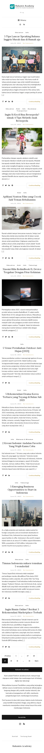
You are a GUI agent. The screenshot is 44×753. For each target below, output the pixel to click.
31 (17, 661)
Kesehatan (32, 109)
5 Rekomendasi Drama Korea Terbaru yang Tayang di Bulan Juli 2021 (22, 397)
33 (29, 661)
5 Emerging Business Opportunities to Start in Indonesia (22, 489)
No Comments (28, 43)
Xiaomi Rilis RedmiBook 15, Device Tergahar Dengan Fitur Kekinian (22, 271)
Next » (37, 661)
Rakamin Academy (22, 746)
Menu (23, 20)
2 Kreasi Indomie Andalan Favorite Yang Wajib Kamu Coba (22, 445)
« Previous (7, 656)
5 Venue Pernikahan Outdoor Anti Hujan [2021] (22, 349)
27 (27, 656)
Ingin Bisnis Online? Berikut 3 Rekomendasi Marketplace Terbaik (22, 611)
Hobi (18, 109)
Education (19, 32)
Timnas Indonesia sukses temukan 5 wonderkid (22, 565)
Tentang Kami (26, 736)
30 (11, 661)
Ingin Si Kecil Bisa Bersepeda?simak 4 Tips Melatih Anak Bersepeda (22, 117)
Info (27, 32)
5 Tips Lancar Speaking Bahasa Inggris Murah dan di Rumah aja (22, 38)
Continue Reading (34, 101)
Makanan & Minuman (24, 439)
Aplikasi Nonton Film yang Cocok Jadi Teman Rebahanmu (22, 198)
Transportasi (22, 111)
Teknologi (33, 265)
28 (34, 656)
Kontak (15, 736)
